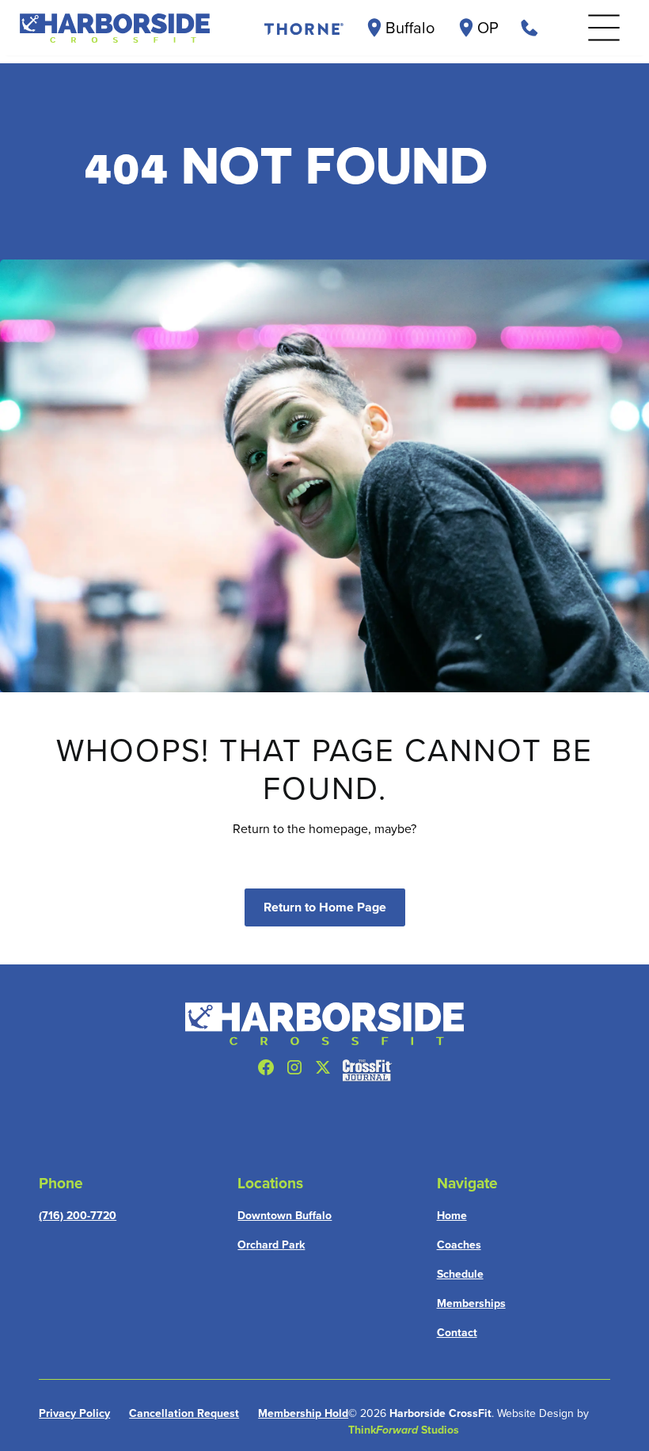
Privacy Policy (74, 1413)
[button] (604, 28)
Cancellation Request (184, 1413)
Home (452, 1215)
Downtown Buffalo (284, 1215)
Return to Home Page (325, 907)
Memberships (471, 1303)
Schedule (460, 1274)
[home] (115, 28)
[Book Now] (529, 28)
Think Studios (403, 1430)
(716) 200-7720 (77, 1215)
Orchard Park (271, 1244)
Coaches (459, 1244)
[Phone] (302, 28)
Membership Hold (303, 1413)
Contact (457, 1332)
